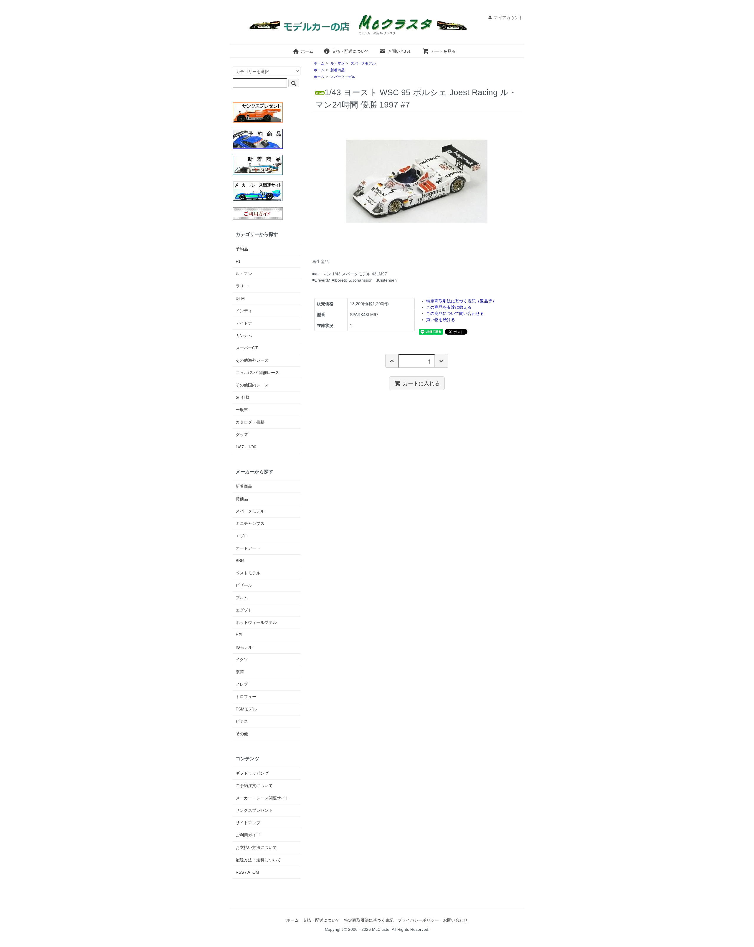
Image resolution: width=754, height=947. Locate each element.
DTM (240, 298)
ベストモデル (248, 573)
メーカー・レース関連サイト (262, 798)
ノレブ (242, 684)
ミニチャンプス (250, 523)
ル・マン (337, 63)
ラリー (242, 286)
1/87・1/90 (246, 446)
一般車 (242, 409)
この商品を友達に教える (449, 307)
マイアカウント (508, 17)
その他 (242, 733)
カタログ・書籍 (250, 422)
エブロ (242, 535)
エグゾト (244, 610)
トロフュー (246, 696)
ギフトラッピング (252, 773)
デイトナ (244, 323)
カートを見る (443, 51)
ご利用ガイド (248, 835)
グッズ (242, 434)
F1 (238, 261)
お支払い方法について (256, 847)
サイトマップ (248, 822)
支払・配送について (350, 51)
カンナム (244, 335)
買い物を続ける (440, 319)
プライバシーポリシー (418, 920)
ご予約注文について (254, 785)
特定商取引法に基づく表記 (368, 920)
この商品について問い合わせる (455, 313)
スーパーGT (247, 348)
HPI (239, 634)
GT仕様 (243, 397)
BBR (240, 560)
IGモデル (244, 647)
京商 (240, 672)
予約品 (242, 249)
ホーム (307, 51)
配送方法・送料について (258, 859)
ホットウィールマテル (256, 622)
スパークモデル (363, 63)
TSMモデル (246, 709)
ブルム (242, 597)
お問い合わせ (400, 51)
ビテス (242, 721)
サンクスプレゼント (254, 810)
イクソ (242, 659)
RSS (240, 872)
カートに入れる (421, 383)
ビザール (244, 585)
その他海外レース (252, 360)
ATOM (253, 872)
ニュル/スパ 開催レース (257, 372)
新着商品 (337, 70)
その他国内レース (252, 385)
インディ (244, 310)
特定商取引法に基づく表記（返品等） (461, 301)
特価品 (242, 498)
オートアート (248, 548)
